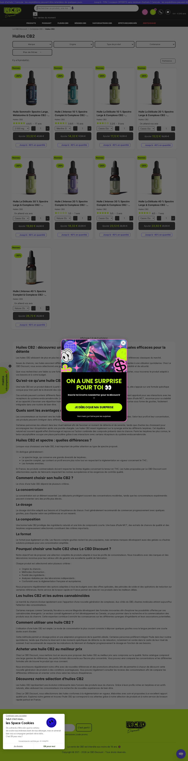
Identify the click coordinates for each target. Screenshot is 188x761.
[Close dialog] (123, 342)
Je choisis (18, 746)
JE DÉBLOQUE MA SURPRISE (94, 407)
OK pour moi (49, 746)
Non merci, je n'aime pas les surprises (94, 416)
